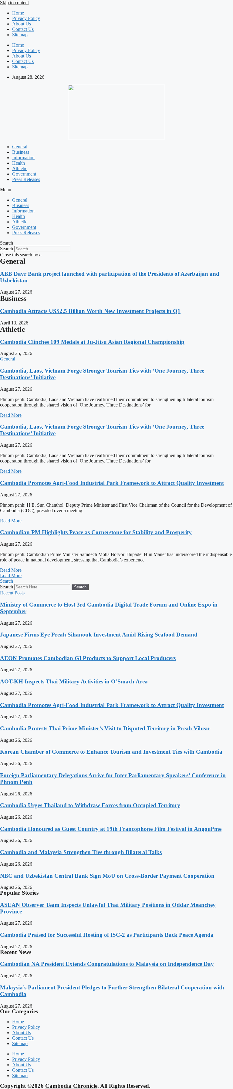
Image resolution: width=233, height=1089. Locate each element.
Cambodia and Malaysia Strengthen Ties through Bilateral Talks (81, 852)
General (19, 146)
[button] (116, 189)
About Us (21, 23)
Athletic (19, 168)
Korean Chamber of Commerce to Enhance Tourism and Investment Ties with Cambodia (111, 751)
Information (23, 157)
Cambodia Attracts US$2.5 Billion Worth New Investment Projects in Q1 (90, 311)
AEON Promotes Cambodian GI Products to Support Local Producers (88, 658)
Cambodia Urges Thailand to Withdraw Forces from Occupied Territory (90, 805)
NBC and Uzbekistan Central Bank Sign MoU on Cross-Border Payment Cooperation (107, 876)
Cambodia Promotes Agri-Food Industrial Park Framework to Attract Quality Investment (112, 483)
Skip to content (14, 2)
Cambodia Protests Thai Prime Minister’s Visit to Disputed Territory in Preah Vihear (105, 728)
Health (18, 163)
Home (18, 12)
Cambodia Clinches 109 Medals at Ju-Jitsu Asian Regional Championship (92, 342)
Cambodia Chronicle (71, 1086)
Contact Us (23, 29)
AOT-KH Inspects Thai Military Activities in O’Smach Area (74, 681)
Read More (11, 415)
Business (20, 152)
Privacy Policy (26, 18)
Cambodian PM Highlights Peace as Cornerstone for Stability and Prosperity (96, 532)
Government (24, 173)
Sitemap (20, 34)
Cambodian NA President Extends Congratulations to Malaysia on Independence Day (107, 964)
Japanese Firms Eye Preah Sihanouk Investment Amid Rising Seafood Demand (99, 634)
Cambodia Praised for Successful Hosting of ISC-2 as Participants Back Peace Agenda (107, 935)
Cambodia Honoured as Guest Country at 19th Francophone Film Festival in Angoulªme (110, 829)
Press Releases (26, 179)
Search (6, 248)
